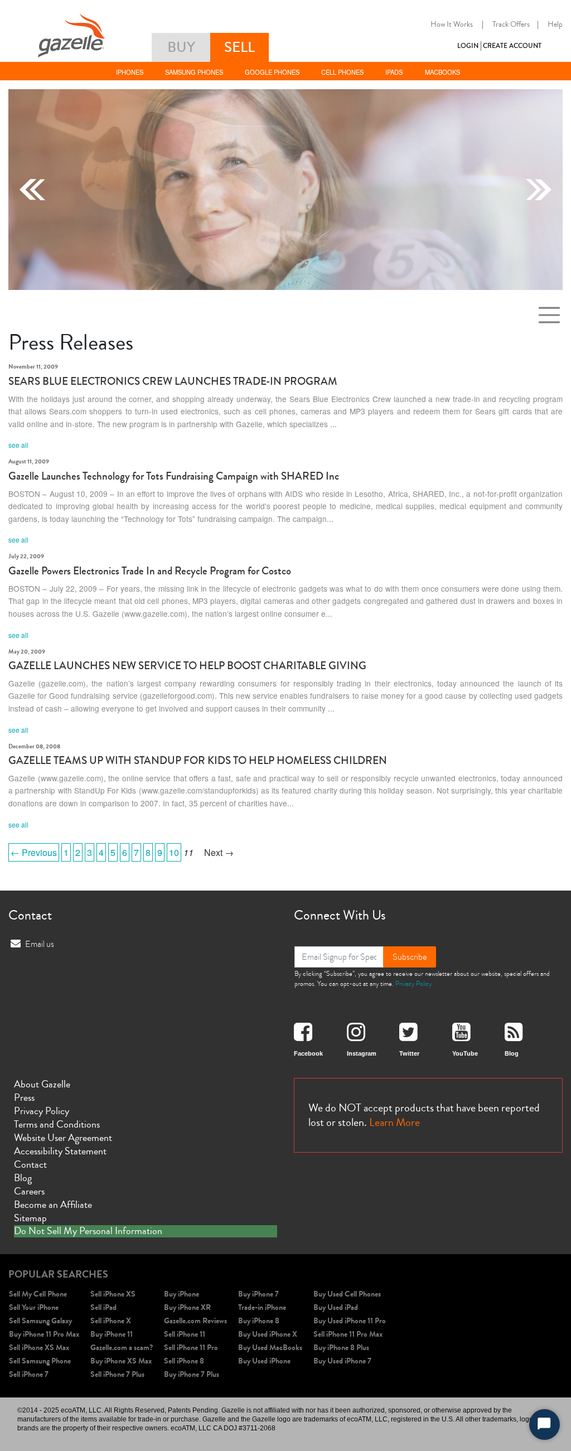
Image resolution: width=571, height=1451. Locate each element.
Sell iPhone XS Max (39, 1347)
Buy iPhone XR (187, 1307)
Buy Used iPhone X (267, 1334)
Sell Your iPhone (34, 1307)
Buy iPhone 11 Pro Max (44, 1334)
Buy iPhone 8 (258, 1321)
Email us (39, 944)
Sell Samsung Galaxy (40, 1321)
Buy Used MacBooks (270, 1347)
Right (538, 189)
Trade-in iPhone (262, 1307)
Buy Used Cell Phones (347, 1294)
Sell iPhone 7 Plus (117, 1374)
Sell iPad (103, 1307)
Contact (30, 1164)
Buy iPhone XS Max (121, 1361)
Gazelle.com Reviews (195, 1321)
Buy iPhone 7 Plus (191, 1374)
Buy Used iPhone (264, 1361)
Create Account (512, 46)
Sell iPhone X (110, 1321)
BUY (181, 47)
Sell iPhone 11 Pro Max (348, 1334)
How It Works (451, 24)
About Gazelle (42, 1084)
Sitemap (30, 1218)
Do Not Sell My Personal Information (88, 1231)
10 (174, 852)
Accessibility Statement (60, 1151)
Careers (29, 1191)
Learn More (394, 1122)
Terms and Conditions (57, 1124)
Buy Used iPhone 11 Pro (349, 1321)
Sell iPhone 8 (184, 1361)
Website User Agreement (63, 1137)
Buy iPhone (181, 1294)
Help (555, 24)
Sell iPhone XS (113, 1294)
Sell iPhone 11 (184, 1334)
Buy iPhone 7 (258, 1294)
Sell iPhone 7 (29, 1374)
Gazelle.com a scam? (121, 1347)
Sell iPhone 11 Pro (191, 1347)
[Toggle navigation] (549, 315)
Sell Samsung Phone (40, 1361)
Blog (23, 1178)
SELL (239, 47)
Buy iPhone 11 (111, 1334)
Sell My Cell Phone (38, 1294)
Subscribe (410, 957)
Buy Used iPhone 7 (342, 1361)
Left (32, 189)
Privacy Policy (413, 983)
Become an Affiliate (53, 1204)
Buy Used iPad (335, 1307)
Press (24, 1097)
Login (467, 46)
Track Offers (511, 24)
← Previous (34, 852)
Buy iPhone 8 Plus (341, 1347)
